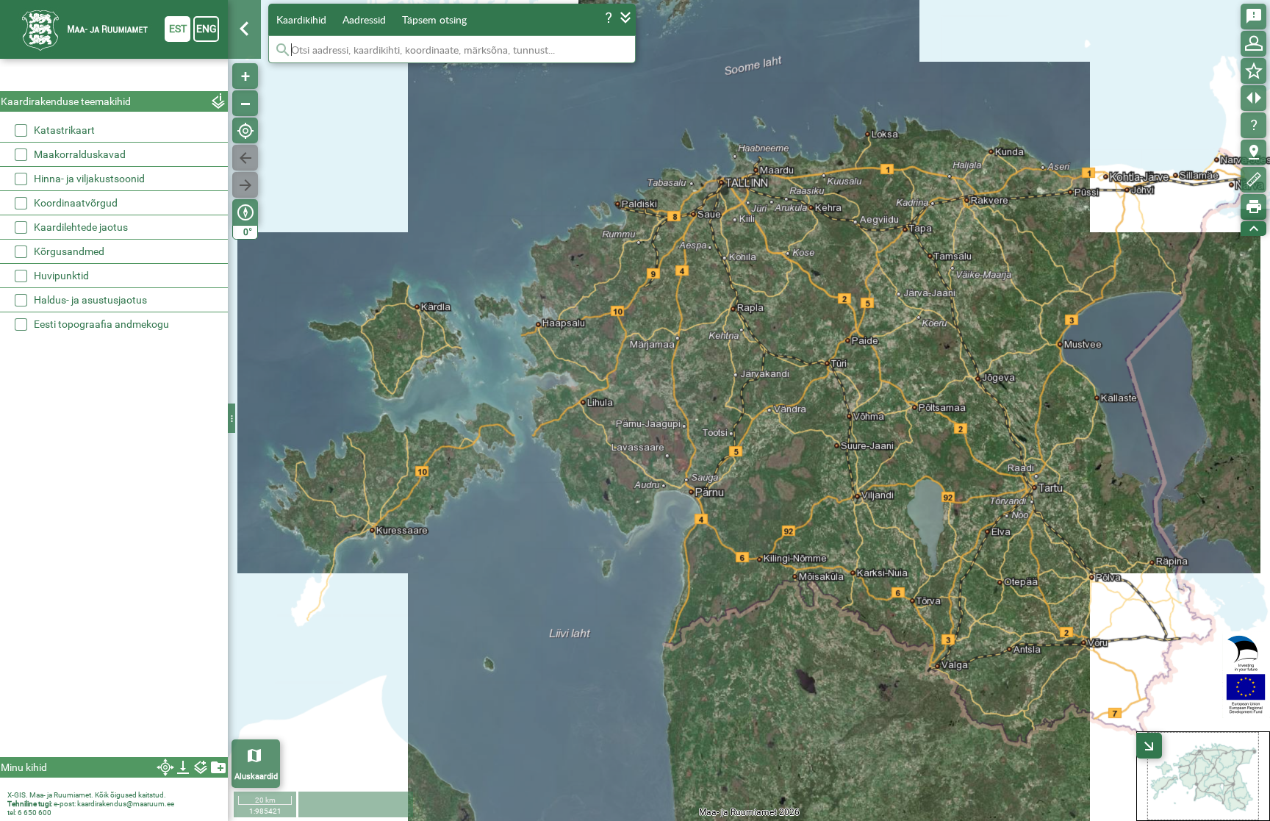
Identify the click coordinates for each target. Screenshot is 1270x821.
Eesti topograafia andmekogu (101, 324)
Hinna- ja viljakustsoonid (89, 178)
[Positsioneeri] (245, 130)
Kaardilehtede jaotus (81, 227)
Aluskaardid (256, 776)
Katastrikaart (64, 130)
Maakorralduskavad (80, 154)
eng (206, 29)
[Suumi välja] (245, 103)
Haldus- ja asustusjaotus (90, 300)
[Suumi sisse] (245, 76)
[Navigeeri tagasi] (245, 158)
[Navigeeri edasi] (245, 185)
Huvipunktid (61, 276)
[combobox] (113, 76)
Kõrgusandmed (69, 251)
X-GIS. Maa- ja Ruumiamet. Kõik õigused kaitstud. (86, 795)
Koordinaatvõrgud (76, 203)
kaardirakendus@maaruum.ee (125, 804)
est (178, 29)
